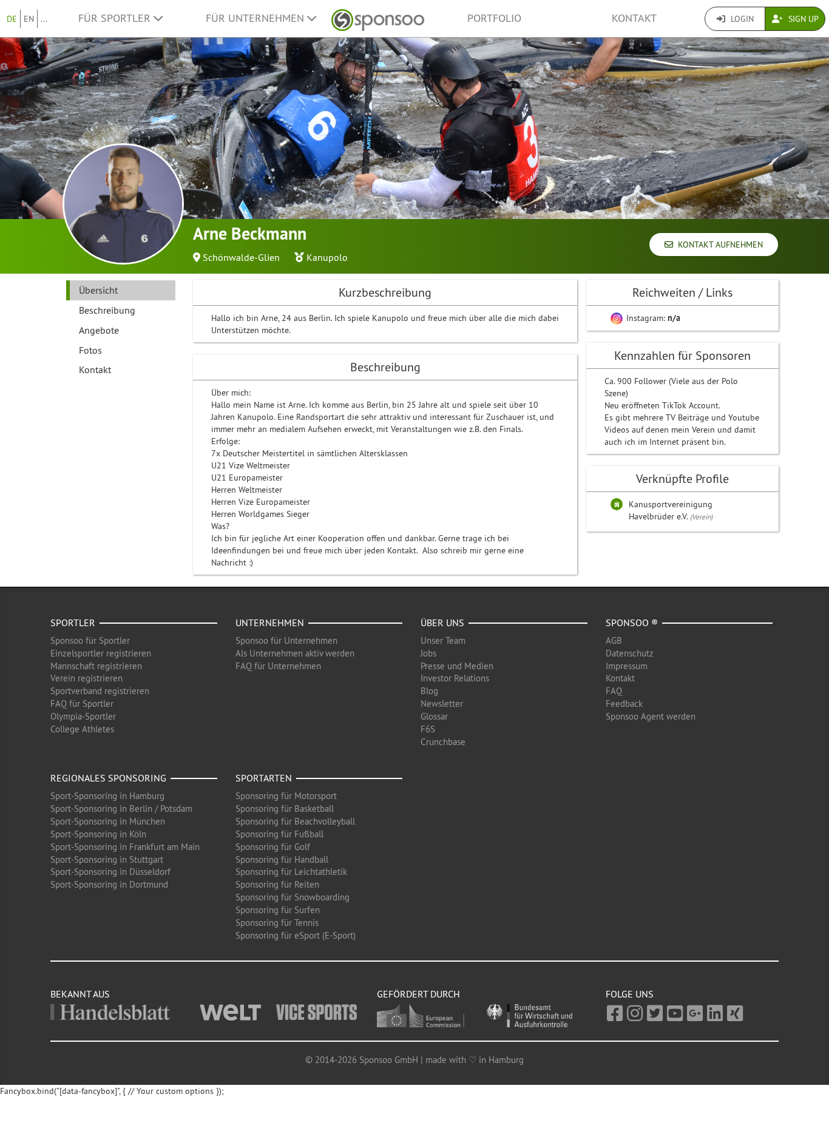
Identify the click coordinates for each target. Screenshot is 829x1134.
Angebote (99, 330)
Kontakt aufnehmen (718, 244)
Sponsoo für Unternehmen (286, 640)
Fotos (90, 350)
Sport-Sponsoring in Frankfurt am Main (125, 846)
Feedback (624, 703)
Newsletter (442, 703)
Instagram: (652, 317)
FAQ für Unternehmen (278, 666)
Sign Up (802, 18)
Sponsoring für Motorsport (286, 796)
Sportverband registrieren (99, 691)
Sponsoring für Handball (281, 859)
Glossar (434, 716)
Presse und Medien (457, 666)
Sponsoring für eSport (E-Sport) (295, 935)
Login (741, 18)
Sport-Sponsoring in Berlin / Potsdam (121, 808)
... (44, 18)
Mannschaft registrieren (96, 666)
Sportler (72, 622)
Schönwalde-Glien (241, 257)
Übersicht (98, 290)
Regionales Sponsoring (108, 778)
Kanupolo (327, 257)
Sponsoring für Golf (272, 846)
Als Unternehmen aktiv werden (294, 653)
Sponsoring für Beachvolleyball (295, 821)
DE (12, 18)
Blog (429, 691)
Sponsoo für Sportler (90, 640)
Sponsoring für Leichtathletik (291, 871)
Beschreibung (107, 310)
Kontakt (634, 18)
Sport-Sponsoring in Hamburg (107, 796)
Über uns (442, 622)
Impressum (627, 666)
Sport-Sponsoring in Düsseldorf (110, 871)
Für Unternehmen (256, 18)
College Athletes (82, 729)
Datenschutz (630, 653)
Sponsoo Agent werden (650, 716)
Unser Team (443, 640)
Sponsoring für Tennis (277, 922)
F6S (428, 729)
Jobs (428, 653)
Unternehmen (269, 622)
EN (29, 18)
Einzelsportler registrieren (100, 653)
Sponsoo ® (632, 622)
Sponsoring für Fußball (279, 834)
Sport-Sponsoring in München (107, 821)
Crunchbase (443, 742)
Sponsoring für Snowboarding (292, 897)
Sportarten (263, 778)
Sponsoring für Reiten (277, 884)
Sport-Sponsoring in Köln (98, 834)
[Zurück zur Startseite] (377, 18)
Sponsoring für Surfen (277, 910)
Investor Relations (455, 678)
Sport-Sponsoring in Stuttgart (106, 859)
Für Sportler (116, 18)
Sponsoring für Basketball (284, 808)
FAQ (614, 691)
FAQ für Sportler (81, 703)
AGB (614, 640)
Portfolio (494, 18)
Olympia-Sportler (83, 716)
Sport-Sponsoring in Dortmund (109, 884)
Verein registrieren (86, 678)
